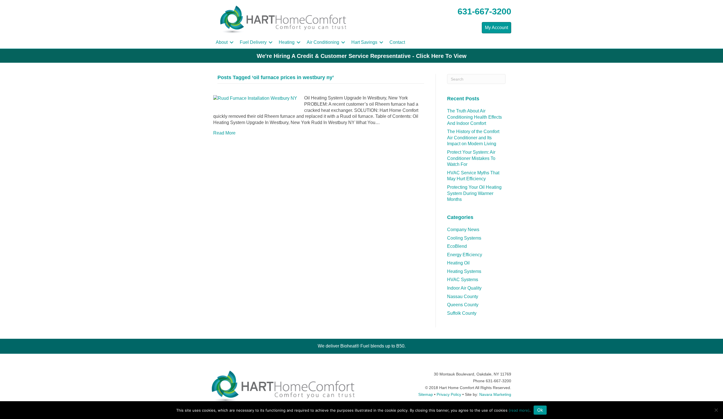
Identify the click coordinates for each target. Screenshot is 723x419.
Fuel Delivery (253, 42)
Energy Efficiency (464, 254)
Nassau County (462, 296)
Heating (287, 42)
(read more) (519, 410)
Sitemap (425, 394)
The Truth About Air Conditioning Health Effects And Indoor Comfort (474, 116)
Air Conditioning (323, 42)
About (222, 42)
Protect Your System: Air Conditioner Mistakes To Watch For (471, 158)
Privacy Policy (449, 394)
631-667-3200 (484, 11)
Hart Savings (364, 42)
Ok (540, 410)
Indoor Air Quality (464, 288)
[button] (232, 42)
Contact (397, 42)
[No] (716, 410)
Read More (224, 133)
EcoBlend (457, 246)
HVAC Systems (462, 279)
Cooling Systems (464, 238)
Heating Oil (458, 262)
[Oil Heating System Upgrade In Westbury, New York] (255, 97)
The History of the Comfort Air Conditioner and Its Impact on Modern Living (473, 137)
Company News (463, 229)
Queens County (462, 304)
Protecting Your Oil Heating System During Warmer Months (474, 193)
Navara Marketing (495, 394)
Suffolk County (461, 313)
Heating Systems (464, 271)
